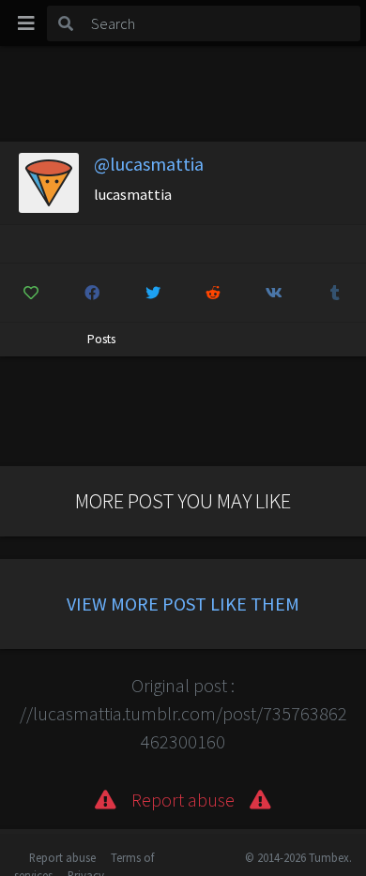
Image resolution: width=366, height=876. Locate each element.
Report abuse (62, 857)
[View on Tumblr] (335, 292)
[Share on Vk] (274, 292)
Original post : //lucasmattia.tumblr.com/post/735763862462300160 (183, 713)
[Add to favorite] (31, 292)
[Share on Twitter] (153, 292)
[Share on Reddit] (214, 292)
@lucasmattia (149, 163)
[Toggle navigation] (26, 23)
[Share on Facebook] (92, 292)
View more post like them (183, 603)
